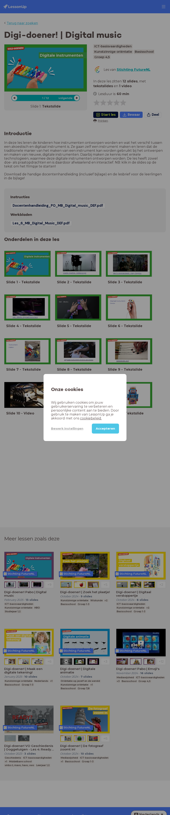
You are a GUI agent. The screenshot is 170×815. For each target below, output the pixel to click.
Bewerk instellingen (67, 428)
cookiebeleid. (91, 418)
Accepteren (105, 428)
